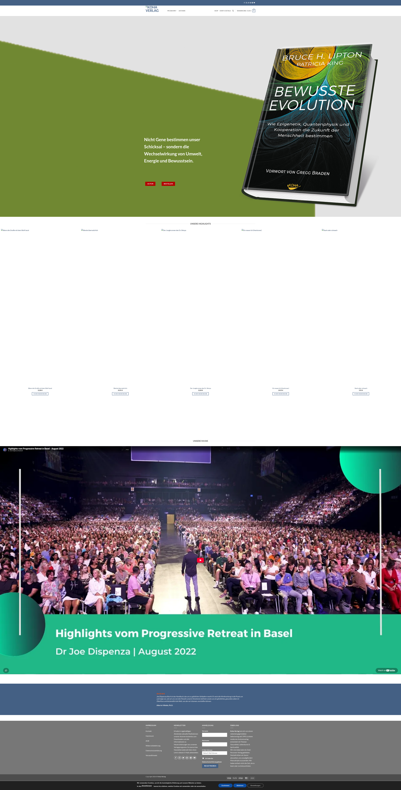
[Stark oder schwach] (361, 307)
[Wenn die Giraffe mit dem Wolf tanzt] (40, 307)
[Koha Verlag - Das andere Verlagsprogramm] (155, 11)
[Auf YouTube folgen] (254, 3)
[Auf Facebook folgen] (244, 3)
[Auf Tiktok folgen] (248, 3)
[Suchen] (233, 11)
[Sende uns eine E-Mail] (250, 3)
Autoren (182, 11)
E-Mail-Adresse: (207, 750)
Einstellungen (147, 786)
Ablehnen (240, 785)
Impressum (150, 736)
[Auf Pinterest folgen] (252, 3)
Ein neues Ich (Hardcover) (280, 388)
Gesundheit (234, 744)
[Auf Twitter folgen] (183, 757)
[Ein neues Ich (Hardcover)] (281, 307)
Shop (216, 11)
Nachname (205, 740)
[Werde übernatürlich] (120, 307)
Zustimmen (225, 785)
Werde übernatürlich (120, 388)
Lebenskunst (244, 744)
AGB (147, 741)
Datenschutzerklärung (154, 751)
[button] (246, 11)
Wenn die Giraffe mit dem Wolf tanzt (40, 388)
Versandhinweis (151, 755)
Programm (171, 11)
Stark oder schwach (361, 388)
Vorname (205, 731)
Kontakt (149, 731)
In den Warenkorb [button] (40, 393)
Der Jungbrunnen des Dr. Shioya (200, 388)
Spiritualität (234, 747)
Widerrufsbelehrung (153, 746)
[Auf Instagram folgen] (246, 3)
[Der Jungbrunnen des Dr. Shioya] (200, 307)
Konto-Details (225, 11)
